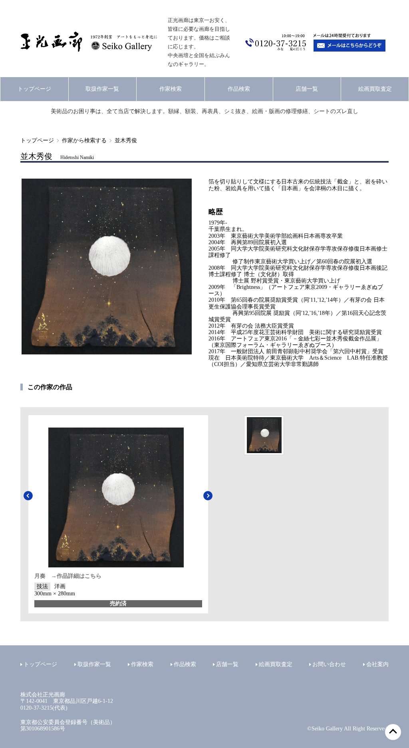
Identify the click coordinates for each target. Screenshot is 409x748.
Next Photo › (208, 496)
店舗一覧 (307, 89)
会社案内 (377, 664)
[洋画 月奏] (264, 435)
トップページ (34, 89)
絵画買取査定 (375, 89)
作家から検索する (84, 140)
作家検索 (170, 89)
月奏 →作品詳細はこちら (67, 576)
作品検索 (239, 89)
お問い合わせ (329, 664)
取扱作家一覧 (102, 89)
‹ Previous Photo (28, 496)
